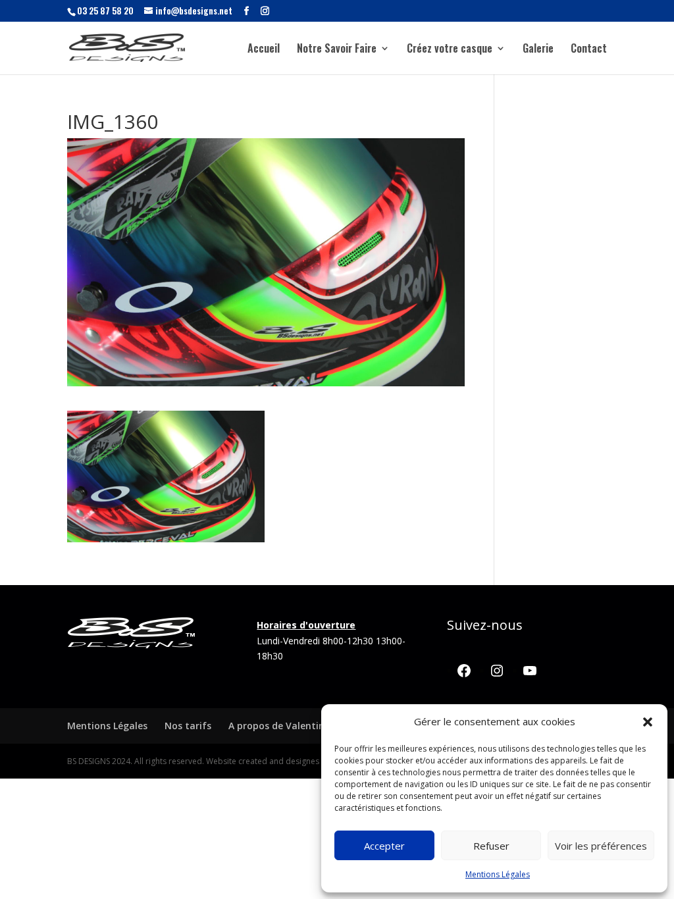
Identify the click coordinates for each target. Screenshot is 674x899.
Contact (589, 49)
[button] (647, 722)
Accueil (263, 49)
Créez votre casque (449, 49)
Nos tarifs (188, 725)
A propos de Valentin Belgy (290, 725)
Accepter (384, 845)
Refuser (491, 845)
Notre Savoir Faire (336, 49)
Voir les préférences (601, 845)
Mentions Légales (497, 874)
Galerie (538, 49)
